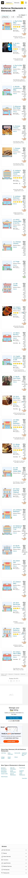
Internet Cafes (4, 773)
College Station (3, 758)
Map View (6, 16)
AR (6, 674)
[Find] (22, 2)
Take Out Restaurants (13, 768)
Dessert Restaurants (13, 774)
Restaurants (16, 674)
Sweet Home (9, 758)
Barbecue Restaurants (18, 24)
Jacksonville (17, 753)
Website (15, 28)
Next (19, 681)
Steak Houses (4, 776)
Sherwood (10, 674)
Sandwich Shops (21, 771)
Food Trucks (22, 767)
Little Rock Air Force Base (24, 754)
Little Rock (3, 753)
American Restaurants (4, 768)
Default (23, 15)
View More (24, 778)
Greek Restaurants (13, 771)
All (13, 16)
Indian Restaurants (22, 774)
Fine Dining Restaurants (4, 771)
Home (2, 674)
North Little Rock (10, 753)
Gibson (16, 757)
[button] (26, 2)
